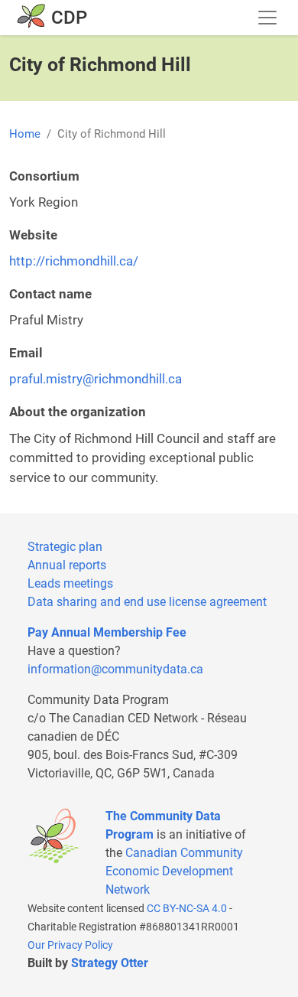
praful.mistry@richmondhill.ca (95, 378)
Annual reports (67, 565)
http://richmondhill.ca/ (73, 261)
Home (24, 134)
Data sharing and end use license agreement (147, 602)
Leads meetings (70, 583)
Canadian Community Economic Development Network (174, 871)
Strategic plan (65, 546)
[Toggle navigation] (267, 17)
